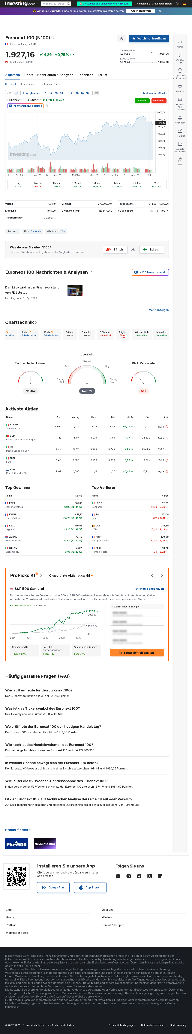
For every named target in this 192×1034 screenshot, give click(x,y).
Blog (9, 909)
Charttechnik (19, 322)
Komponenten (28, 84)
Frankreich (36, 231)
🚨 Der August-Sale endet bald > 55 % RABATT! (104, 3)
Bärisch (118, 249)
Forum (102, 75)
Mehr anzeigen (159, 309)
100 (63, 231)
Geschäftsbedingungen (122, 1025)
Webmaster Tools (17, 932)
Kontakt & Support (113, 925)
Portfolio (11, 925)
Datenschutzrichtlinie (152, 1025)
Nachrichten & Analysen (55, 75)
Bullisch (154, 249)
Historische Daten (50, 84)
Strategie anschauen (149, 588)
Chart (28, 75)
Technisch (85, 75)
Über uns (107, 909)
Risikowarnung (178, 1025)
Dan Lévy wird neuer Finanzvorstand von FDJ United (32, 289)
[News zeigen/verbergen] (96, 93)
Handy (10, 917)
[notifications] (177, 3)
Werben (107, 917)
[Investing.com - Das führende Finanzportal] (20, 3)
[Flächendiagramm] (16, 93)
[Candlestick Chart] (9, 93)
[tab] (28, 334)
